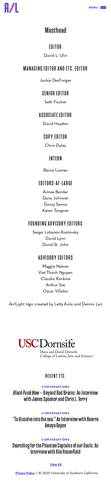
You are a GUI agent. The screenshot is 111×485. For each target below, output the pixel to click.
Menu (93, 7)
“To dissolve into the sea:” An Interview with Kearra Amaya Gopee (56, 422)
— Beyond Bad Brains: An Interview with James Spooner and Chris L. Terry (55, 396)
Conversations (55, 386)
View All (55, 464)
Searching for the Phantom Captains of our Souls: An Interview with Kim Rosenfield (55, 449)
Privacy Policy (25, 473)
